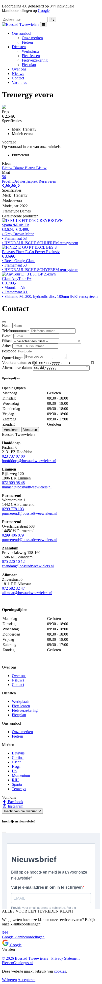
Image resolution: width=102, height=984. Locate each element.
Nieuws (18, 73)
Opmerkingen (13, 358)
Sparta (17, 784)
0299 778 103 (13, 509)
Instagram (15, 806)
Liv (14, 771)
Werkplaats (30, 51)
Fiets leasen (31, 56)
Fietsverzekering (35, 60)
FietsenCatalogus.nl (17, 963)
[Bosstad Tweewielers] (21, 24)
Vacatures (19, 82)
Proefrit (8, 181)
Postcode (9, 351)
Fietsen (27, 42)
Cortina (18, 757)
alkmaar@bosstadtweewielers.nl (27, 593)
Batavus (18, 753)
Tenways (19, 789)
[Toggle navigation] (43, 24)
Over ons (19, 69)
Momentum (21, 775)
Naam (6, 325)
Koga (16, 766)
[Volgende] (15, 186)
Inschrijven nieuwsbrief (21, 811)
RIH (15, 780)
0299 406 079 (13, 535)
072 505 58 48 (13, 482)
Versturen (30, 430)
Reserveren (47, 181)
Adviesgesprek (26, 181)
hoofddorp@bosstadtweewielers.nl (29, 461)
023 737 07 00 (13, 456)
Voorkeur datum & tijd (19, 362)
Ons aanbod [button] (21, 33)
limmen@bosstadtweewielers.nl (26, 487)
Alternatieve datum (17, 368)
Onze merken (32, 38)
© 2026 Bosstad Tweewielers (25, 958)
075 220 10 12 (13, 561)
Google (44, 10)
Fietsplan (29, 65)
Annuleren (11, 430)
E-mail (7, 336)
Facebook (15, 802)
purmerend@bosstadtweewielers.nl (29, 513)
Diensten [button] (19, 47)
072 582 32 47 (13, 588)
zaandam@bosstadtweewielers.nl (28, 566)
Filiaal (7, 341)
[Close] (4, 322)
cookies (60, 971)
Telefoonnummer (15, 331)
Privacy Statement (65, 958)
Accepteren (26, 980)
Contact (18, 78)
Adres (6, 346)
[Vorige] (6, 186)
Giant (16, 762)
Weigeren (9, 980)
